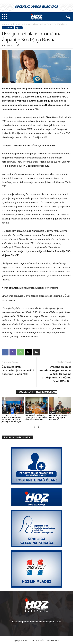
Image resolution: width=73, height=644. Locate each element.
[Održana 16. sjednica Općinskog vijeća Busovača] (60, 405)
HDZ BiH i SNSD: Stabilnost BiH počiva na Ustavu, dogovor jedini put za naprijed (11, 418)
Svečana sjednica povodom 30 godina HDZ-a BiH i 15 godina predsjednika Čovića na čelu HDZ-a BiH (55, 374)
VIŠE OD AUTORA (46, 392)
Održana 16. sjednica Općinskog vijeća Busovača (59, 417)
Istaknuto (17, 24)
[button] (67, 17)
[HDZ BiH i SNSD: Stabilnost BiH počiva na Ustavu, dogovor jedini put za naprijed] (13, 405)
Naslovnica (6, 24)
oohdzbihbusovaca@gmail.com (45, 621)
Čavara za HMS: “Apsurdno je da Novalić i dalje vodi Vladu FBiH (18, 370)
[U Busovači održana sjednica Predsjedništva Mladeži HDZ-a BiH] (36, 405)
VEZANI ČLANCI (26, 392)
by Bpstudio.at (53, 640)
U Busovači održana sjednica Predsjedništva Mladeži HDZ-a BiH (36, 417)
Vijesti (18, 28)
